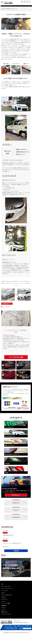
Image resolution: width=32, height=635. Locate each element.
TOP (2, 584)
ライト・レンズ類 (5, 603)
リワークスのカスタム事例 (16, 357)
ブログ (2, 592)
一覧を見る (16, 551)
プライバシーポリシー (6, 614)
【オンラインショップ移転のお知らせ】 (12, 543)
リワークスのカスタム (6, 595)
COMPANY (16, 517)
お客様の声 (3, 605)
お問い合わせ (4, 612)
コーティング (4, 590)
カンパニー (3, 610)
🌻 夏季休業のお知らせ (8, 535)
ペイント (3, 601)
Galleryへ (16, 495)
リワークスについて (6, 586)
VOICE (16, 510)
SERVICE (16, 503)
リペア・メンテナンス (6, 588)
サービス (3, 607)
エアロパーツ (4, 599)
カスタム (3, 597)
